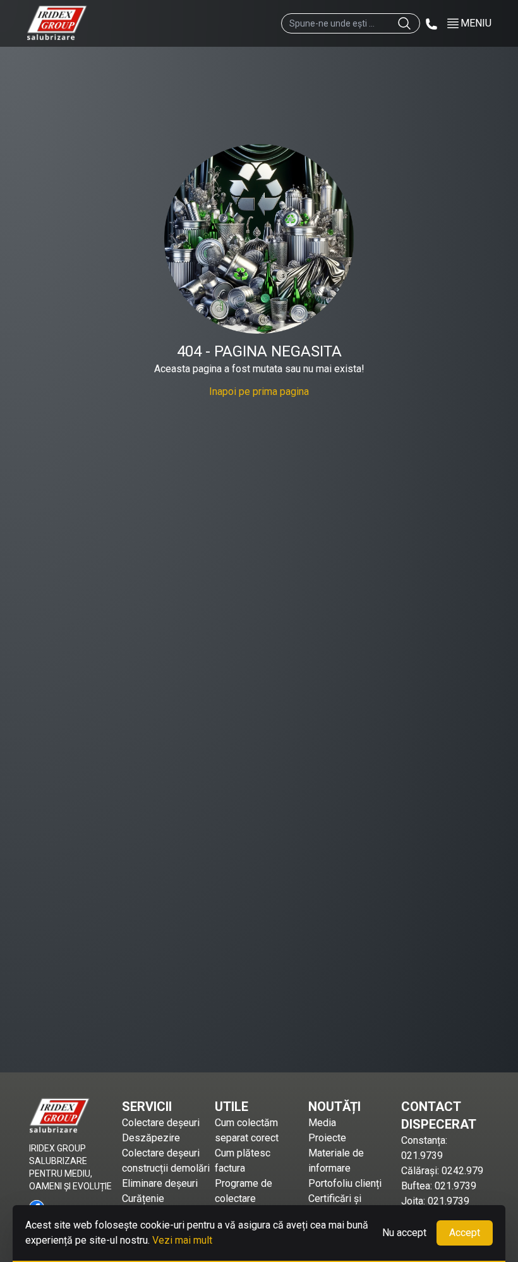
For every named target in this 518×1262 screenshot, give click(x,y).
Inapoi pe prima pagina (259, 391)
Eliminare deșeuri (160, 1183)
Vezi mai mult (182, 1240)
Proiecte (327, 1138)
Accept (464, 1233)
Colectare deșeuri (161, 1123)
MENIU (476, 23)
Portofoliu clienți (345, 1183)
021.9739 (422, 1156)
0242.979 (462, 1171)
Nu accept (404, 1233)
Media (322, 1123)
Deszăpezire (151, 1138)
